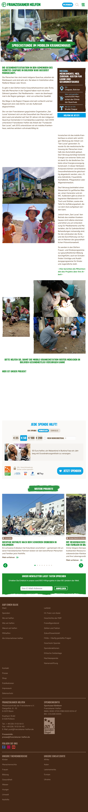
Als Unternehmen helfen (12, 638)
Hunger (5, 789)
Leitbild (47, 608)
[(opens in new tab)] (49, 725)
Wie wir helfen (8, 623)
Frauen (5, 769)
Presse (5, 673)
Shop (4, 678)
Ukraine (47, 779)
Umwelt (5, 794)
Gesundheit (7, 779)
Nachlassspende (51, 658)
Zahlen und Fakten (52, 628)
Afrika (46, 759)
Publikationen (8, 683)
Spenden (6, 613)
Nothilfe (5, 799)
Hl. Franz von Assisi (52, 613)
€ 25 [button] (15, 437)
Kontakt (5, 668)
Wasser (5, 784)
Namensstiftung (51, 663)
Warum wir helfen (9, 628)
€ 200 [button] (39, 437)
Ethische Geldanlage (53, 653)
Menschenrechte (9, 764)
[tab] (35, 565)
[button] (77, 5)
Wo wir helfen (8, 618)
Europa (47, 774)
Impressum (7, 688)
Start (4, 608)
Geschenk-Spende (52, 643)
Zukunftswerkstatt (52, 633)
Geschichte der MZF (53, 618)
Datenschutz (7, 693)
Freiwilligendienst (51, 623)
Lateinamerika (50, 769)
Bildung (5, 774)
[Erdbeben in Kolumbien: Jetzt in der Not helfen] (33, 514)
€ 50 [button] (23, 437)
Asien (46, 764)
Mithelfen (6, 633)
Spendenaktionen (51, 648)
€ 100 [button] (31, 437)
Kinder (5, 759)
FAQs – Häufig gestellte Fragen (57, 638)
